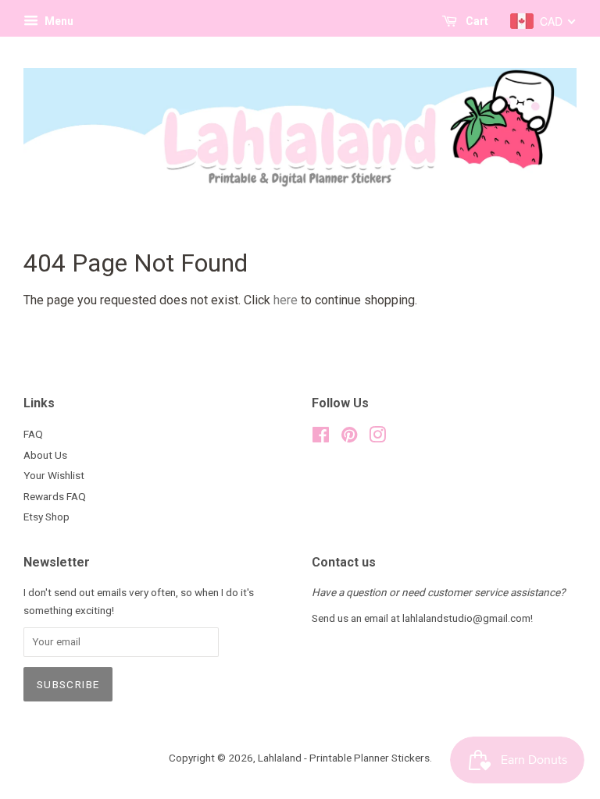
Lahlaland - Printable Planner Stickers (344, 757)
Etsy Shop (46, 516)
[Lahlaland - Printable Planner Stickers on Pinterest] (349, 437)
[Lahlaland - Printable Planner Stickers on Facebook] (321, 437)
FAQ (33, 434)
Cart (475, 21)
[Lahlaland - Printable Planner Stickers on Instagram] (377, 437)
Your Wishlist (53, 475)
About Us (45, 455)
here (285, 300)
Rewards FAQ (54, 496)
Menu (57, 21)
